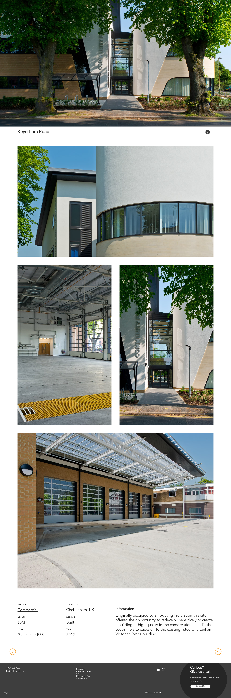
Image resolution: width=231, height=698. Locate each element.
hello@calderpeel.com (14, 671)
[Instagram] (164, 670)
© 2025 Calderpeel (153, 693)
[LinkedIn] (159, 670)
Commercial (28, 610)
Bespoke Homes (83, 671)
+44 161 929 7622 (12, 668)
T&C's (6, 693)
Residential (81, 669)
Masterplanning (83, 676)
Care (78, 674)
